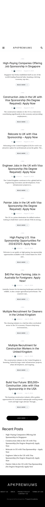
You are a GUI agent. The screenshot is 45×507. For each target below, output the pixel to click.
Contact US (23, 493)
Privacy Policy (24, 492)
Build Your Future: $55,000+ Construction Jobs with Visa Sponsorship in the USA (22, 385)
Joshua (19, 71)
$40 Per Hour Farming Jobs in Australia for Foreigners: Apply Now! (22, 277)
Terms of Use (37, 492)
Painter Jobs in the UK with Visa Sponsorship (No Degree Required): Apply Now (22, 206)
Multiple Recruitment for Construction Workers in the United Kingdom (22, 348)
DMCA (13, 492)
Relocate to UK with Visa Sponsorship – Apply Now (22, 135)
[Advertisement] (22, 22)
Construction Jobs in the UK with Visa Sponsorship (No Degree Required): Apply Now (22, 100)
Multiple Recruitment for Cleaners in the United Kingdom (22, 313)
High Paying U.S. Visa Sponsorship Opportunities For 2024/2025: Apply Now (22, 240)
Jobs (22, 59)
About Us (4, 492)
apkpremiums (22, 47)
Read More (21, 85)
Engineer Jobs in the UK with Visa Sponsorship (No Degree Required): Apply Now (22, 169)
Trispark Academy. (31, 499)
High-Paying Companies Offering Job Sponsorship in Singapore (22, 65)
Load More (21, 418)
